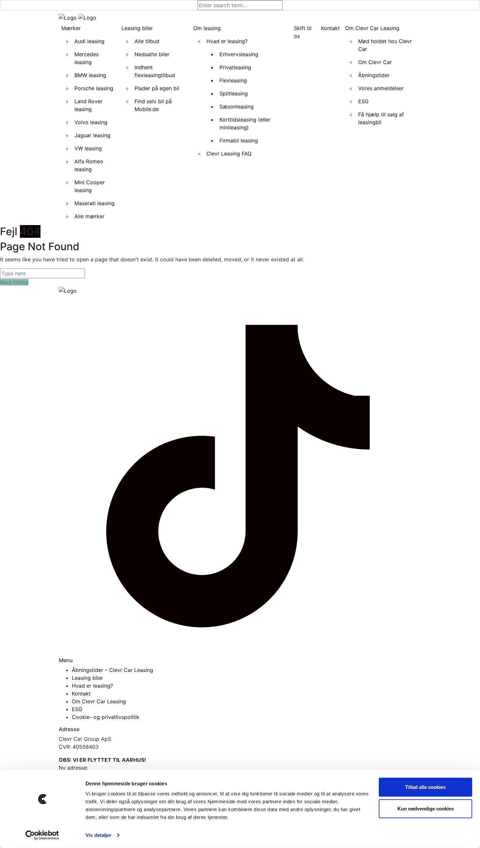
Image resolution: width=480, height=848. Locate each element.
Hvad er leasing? (92, 685)
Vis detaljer (98, 835)
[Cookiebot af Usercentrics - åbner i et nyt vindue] (42, 835)
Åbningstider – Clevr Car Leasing (112, 670)
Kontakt (81, 693)
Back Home (14, 282)
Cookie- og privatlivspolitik (105, 717)
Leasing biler (87, 678)
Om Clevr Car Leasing (99, 701)
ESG (77, 709)
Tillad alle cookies (425, 787)
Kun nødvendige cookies (425, 808)
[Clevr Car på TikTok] (240, 475)
